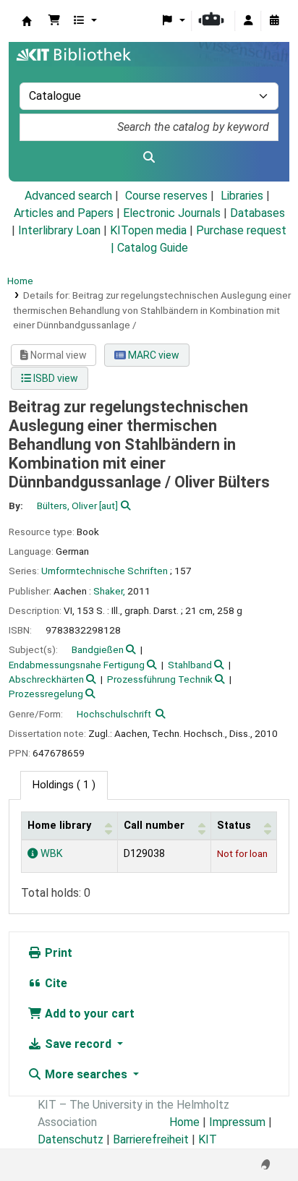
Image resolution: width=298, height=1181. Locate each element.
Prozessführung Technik (160, 679)
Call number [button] (154, 825)
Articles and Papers (64, 213)
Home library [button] (59, 825)
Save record (78, 1044)
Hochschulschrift (114, 714)
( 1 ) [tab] (64, 785)
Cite (54, 983)
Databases (257, 213)
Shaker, (109, 591)
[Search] (149, 158)
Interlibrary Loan (59, 230)
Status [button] (234, 825)
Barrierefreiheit (151, 1139)
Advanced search (68, 195)
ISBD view (54, 378)
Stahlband (190, 664)
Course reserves (166, 195)
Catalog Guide (152, 248)
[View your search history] (274, 21)
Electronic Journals (172, 213)
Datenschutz (70, 1139)
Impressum (237, 1122)
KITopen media (148, 230)
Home (20, 280)
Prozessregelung (46, 693)
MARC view (152, 355)
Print (57, 953)
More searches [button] (86, 1074)
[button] (54, 21)
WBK (50, 854)
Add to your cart (88, 1013)
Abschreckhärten (46, 679)
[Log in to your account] (248, 21)
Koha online (27, 21)
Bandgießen (98, 649)
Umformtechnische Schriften (104, 570)
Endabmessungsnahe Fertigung (77, 664)
